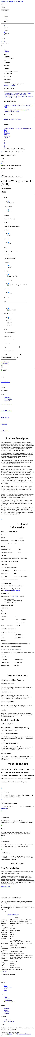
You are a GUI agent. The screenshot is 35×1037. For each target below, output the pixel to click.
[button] (2, 365)
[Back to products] (1, 163)
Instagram (6, 1013)
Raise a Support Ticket (16, 128)
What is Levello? (8, 119)
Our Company (8, 987)
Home (5, 986)
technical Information (6, 410)
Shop (5, 147)
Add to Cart (5, 10)
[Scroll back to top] (1, 1035)
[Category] (4, 32)
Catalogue (7, 998)
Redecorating (14, 98)
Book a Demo (17, 119)
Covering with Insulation (10, 105)
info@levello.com (9, 1020)
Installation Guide (5, 430)
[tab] (19, 397)
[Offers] (4, 25)
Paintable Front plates (16, 94)
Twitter (6, 1010)
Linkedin (6, 1011)
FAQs (5, 997)
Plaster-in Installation (20, 93)
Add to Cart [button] (5, 362)
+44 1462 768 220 (9, 1021)
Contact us (7, 128)
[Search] (4, 15)
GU (5, 53)
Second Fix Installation (13, 914)
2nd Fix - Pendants (26, 96)
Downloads (26, 128)
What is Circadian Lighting (11, 111)
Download (3, 971)
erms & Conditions (10, 1002)
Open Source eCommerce (24, 1034)
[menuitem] (5, 50)
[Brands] (4, 29)
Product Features (5, 417)
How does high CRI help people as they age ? (16, 110)
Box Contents (4, 424)
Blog (5, 990)
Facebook (6, 1008)
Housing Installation (9, 93)
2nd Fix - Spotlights (15, 96)
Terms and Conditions (5, 382)
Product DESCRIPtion (6, 404)
